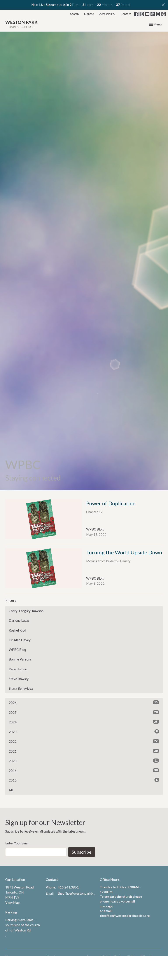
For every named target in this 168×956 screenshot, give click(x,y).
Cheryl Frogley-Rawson (26, 611)
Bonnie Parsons (20, 659)
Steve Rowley (19, 679)
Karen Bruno (18, 669)
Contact (126, 14)
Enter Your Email (17, 843)
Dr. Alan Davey (20, 640)
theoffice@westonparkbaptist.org (76, 893)
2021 (83, 751)
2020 (83, 761)
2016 (83, 770)
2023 (83, 732)
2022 (83, 741)
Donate (89, 14)
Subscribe (81, 852)
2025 (83, 712)
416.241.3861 (68, 887)
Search (74, 14)
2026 (83, 702)
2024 (83, 722)
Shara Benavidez (21, 688)
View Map (12, 902)
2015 (83, 780)
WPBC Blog (17, 650)
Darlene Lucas (19, 620)
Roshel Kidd (17, 630)
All (11, 790)
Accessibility (107, 14)
